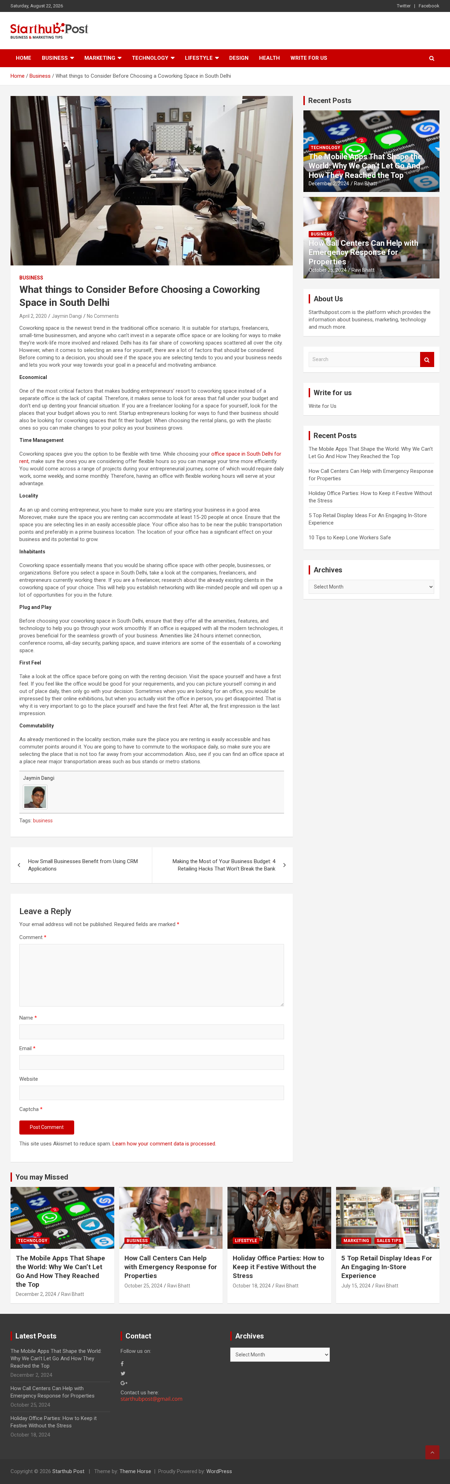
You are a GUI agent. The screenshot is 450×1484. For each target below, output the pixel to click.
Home (23, 58)
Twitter (404, 5)
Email (27, 1048)
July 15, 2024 (356, 1286)
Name (28, 1018)
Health (269, 58)
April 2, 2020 (33, 316)
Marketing (99, 58)
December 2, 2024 (329, 183)
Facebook (429, 5)
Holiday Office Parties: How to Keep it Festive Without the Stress (278, 1266)
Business (55, 58)
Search (427, 359)
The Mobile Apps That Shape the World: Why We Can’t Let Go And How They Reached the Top (365, 166)
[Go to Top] (432, 1452)
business (43, 820)
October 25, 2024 (328, 270)
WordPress (219, 1471)
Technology (150, 58)
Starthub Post (68, 1471)
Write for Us (308, 58)
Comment (32, 937)
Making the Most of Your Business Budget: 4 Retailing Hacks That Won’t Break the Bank (224, 865)
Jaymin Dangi (67, 316)
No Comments (103, 316)
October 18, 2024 (252, 1286)
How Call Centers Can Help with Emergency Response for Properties (363, 252)
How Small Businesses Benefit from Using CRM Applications (83, 865)
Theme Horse (135, 1471)
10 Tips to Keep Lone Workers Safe (350, 537)
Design (239, 58)
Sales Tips (389, 1240)
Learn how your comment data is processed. (164, 1144)
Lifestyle (199, 58)
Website (28, 1079)
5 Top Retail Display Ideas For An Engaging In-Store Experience (386, 1266)
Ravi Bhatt (365, 183)
